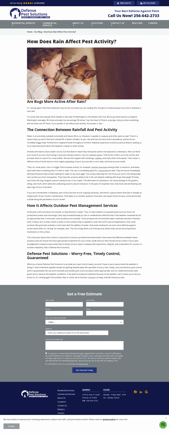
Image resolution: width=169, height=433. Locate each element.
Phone (48, 309)
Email (88, 309)
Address (49, 328)
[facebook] (135, 392)
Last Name (90, 300)
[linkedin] (140, 392)
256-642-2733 (92, 400)
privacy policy (83, 364)
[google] (146, 392)
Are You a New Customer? (56, 318)
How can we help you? (54, 339)
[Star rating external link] (47, 3)
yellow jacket (96, 155)
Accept (11, 426)
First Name (50, 300)
